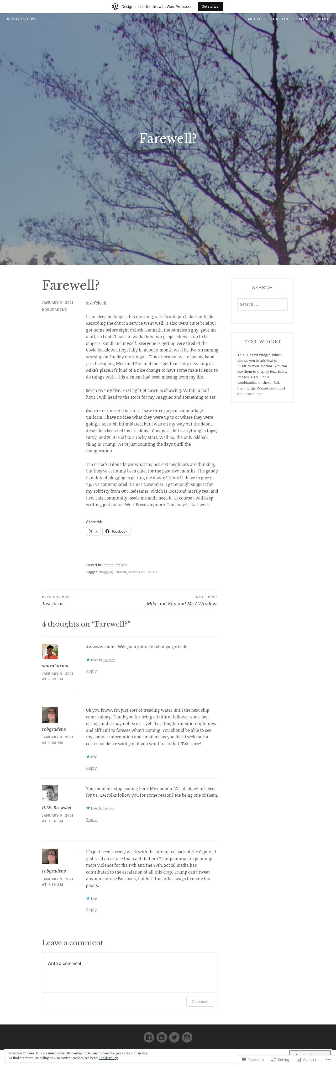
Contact (280, 19)
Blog (303, 19)
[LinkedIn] (161, 1035)
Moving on (136, 572)
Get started (210, 6)
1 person (109, 660)
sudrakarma (55, 666)
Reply (91, 671)
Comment (200, 1001)
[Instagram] (187, 1035)
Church (120, 572)
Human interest (114, 565)
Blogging (106, 572)
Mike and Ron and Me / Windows (182, 601)
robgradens (22, 19)
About (254, 19)
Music (152, 572)
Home (323, 19)
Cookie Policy (108, 1058)
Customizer (252, 393)
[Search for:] (262, 304)
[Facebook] (149, 1035)
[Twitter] (174, 1035)
